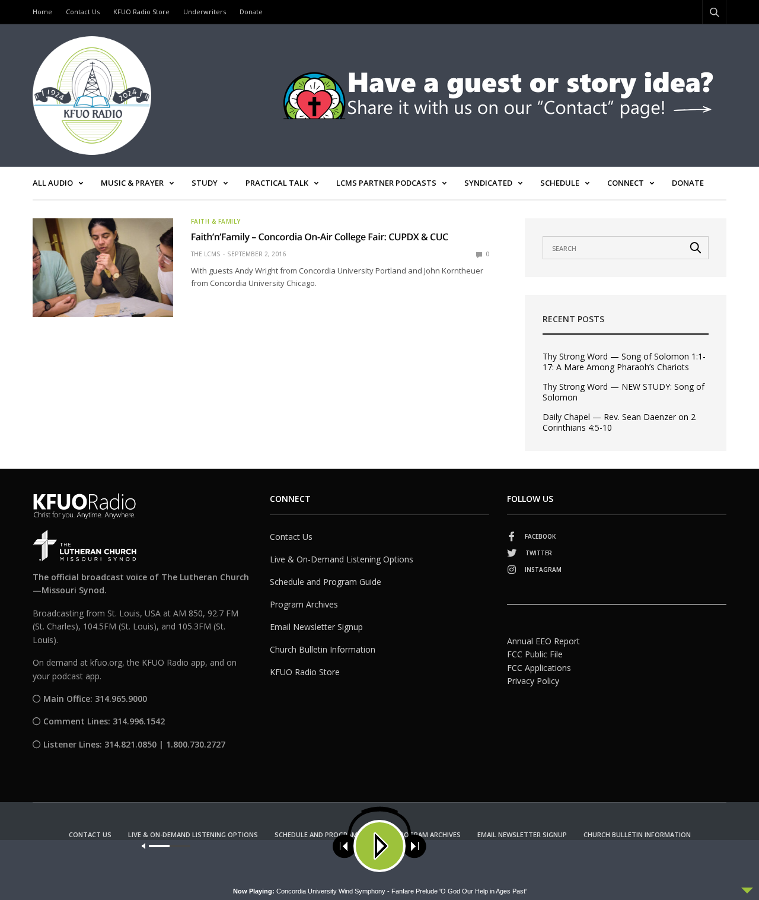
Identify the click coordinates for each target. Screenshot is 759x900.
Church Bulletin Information (322, 649)
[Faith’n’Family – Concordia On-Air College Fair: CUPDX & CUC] (103, 267)
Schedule (559, 182)
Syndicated (488, 182)
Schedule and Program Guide (325, 581)
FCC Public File (535, 654)
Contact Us (83, 11)
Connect (625, 182)
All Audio (53, 182)
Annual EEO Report (543, 641)
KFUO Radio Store (141, 11)
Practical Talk (276, 182)
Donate (251, 11)
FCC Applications (539, 667)
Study (205, 182)
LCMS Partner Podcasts (386, 182)
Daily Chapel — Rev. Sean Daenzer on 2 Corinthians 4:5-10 (619, 422)
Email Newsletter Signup (316, 626)
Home (42, 11)
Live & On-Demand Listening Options (341, 559)
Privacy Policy (533, 680)
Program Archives (304, 604)
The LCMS (206, 254)
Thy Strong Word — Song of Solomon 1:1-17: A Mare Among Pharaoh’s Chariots (624, 362)
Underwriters (204, 11)
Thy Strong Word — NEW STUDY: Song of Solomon (623, 392)
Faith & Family (216, 221)
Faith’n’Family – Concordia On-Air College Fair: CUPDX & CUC (319, 236)
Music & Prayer (132, 182)
